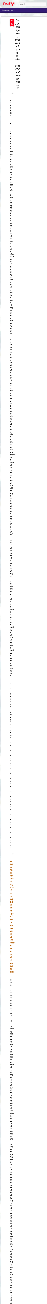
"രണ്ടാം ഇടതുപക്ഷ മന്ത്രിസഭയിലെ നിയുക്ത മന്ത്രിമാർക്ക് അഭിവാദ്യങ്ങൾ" (17, 54)
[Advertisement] (25, 58)
